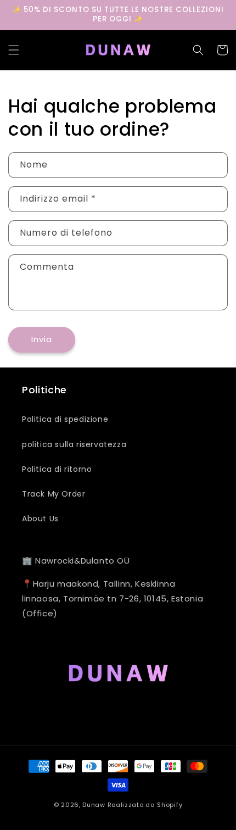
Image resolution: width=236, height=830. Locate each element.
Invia (41, 339)
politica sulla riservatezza (74, 444)
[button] (14, 50)
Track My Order (53, 493)
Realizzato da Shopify (145, 804)
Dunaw (93, 804)
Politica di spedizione (65, 419)
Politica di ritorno (57, 469)
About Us (40, 518)
